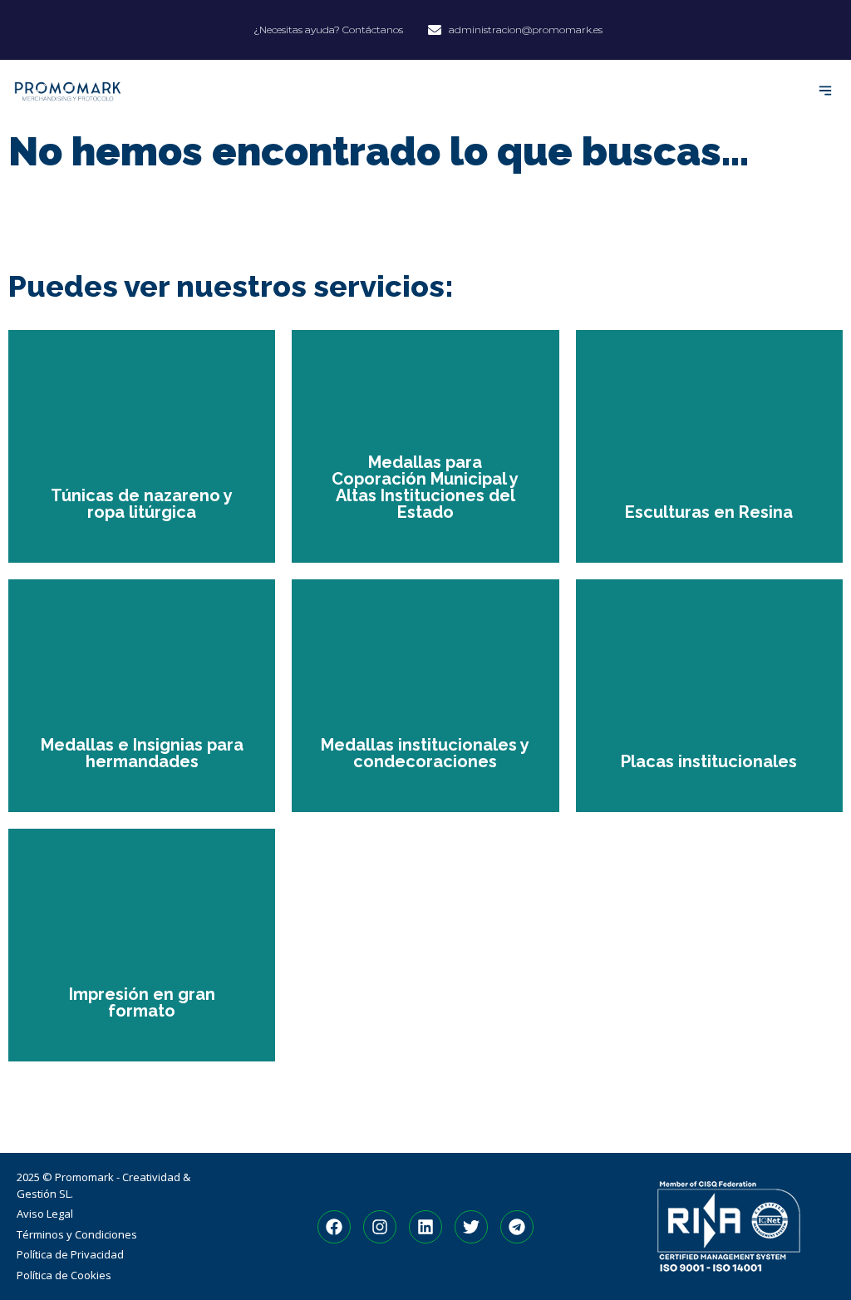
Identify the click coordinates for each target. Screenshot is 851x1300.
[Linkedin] (425, 1226)
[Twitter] (471, 1226)
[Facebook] (334, 1226)
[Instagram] (379, 1226)
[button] (825, 91)
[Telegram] (517, 1226)
